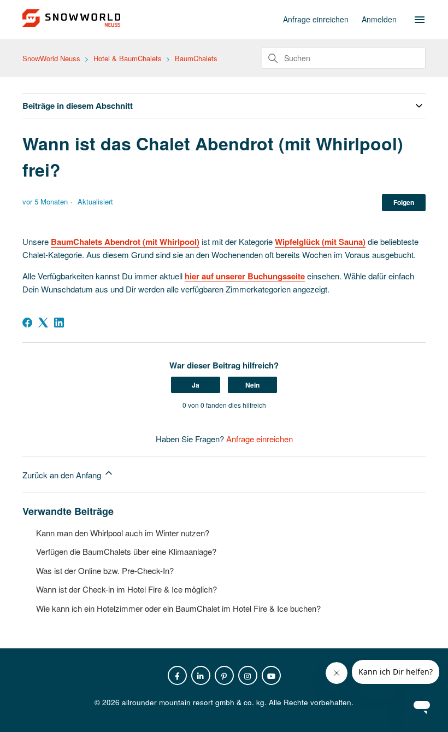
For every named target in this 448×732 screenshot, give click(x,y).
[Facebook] (27, 322)
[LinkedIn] (59, 322)
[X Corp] (43, 322)
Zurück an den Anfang (62, 475)
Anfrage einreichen (316, 19)
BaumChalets (196, 58)
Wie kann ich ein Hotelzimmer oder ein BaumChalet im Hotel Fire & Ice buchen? (178, 608)
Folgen (403, 202)
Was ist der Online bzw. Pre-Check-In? (105, 570)
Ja (195, 385)
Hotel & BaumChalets (127, 58)
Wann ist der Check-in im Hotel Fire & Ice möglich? (126, 589)
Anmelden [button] (379, 19)
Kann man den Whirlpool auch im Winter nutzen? (122, 532)
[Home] (71, 23)
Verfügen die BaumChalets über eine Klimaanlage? (126, 551)
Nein (252, 385)
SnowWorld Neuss (51, 58)
